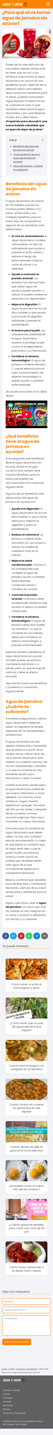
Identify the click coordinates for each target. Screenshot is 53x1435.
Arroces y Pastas (11, 1390)
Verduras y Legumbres (14, 1413)
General (7, 1401)
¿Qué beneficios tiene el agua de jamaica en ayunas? (26, 158)
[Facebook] (5, 936)
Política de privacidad (22, 1421)
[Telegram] (36, 936)
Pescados (8, 1405)
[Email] (44, 936)
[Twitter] (13, 936)
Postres (6, 1409)
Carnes (6, 1394)
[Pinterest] (21, 936)
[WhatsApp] (29, 936)
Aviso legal (21, 1424)
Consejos (7, 1397)
